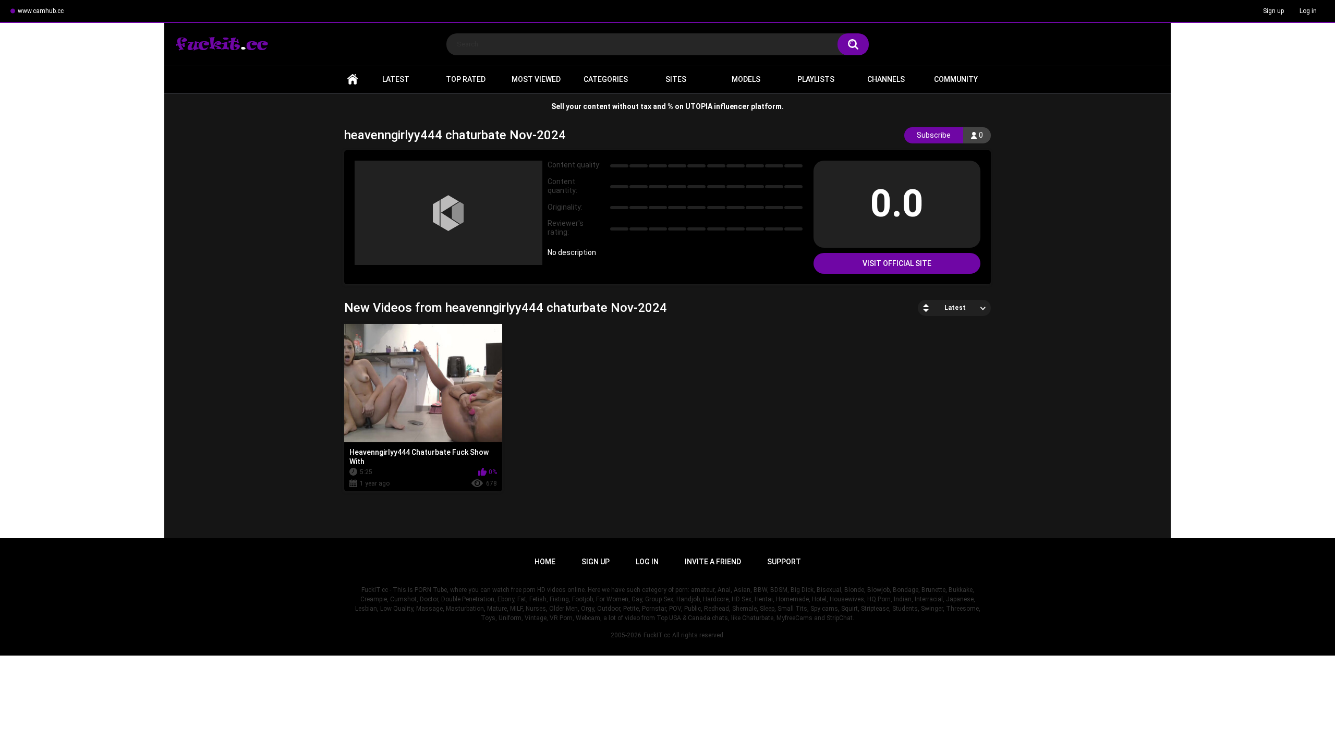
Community (956, 79)
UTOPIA (698, 106)
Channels (886, 79)
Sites (675, 79)
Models (746, 79)
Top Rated (466, 79)
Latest (395, 79)
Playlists (815, 79)
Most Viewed (536, 79)
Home (352, 79)
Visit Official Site (897, 263)
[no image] (448, 213)
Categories (606, 79)
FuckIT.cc (657, 635)
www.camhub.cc (41, 11)
